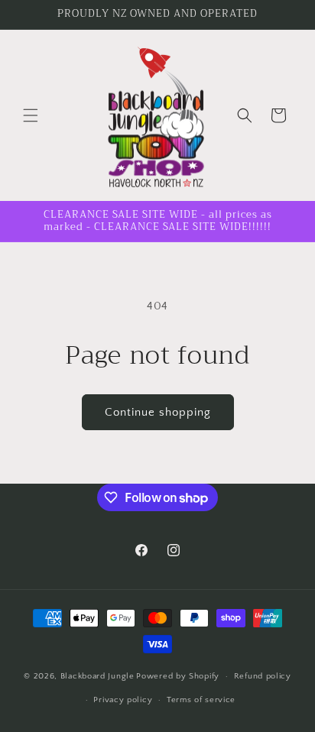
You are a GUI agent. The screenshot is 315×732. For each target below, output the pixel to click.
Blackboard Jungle (97, 676)
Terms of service (201, 699)
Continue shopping (158, 412)
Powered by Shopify (177, 676)
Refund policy (262, 676)
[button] (30, 115)
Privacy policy (122, 699)
